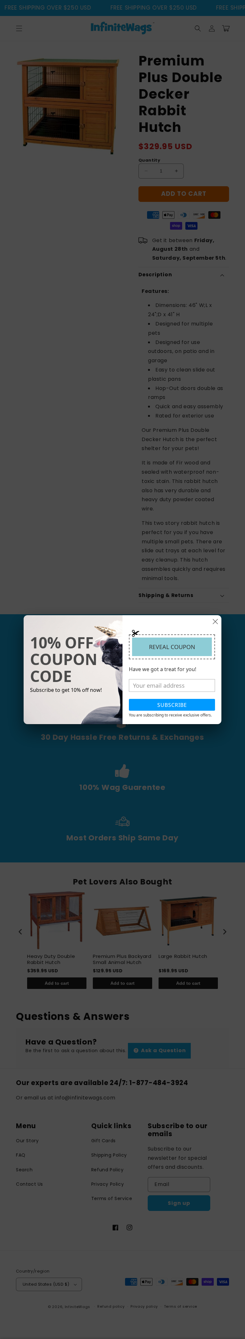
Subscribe (172, 704)
